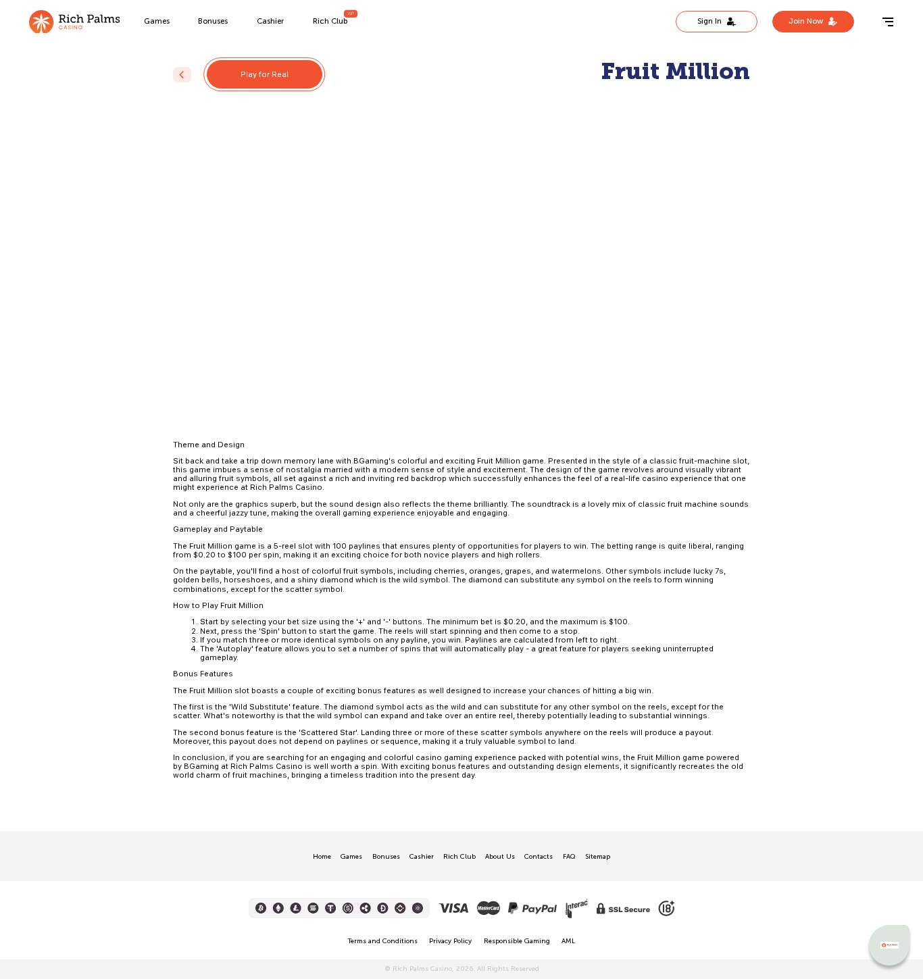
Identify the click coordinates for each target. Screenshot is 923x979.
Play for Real (265, 74)
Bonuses (213, 21)
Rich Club (330, 21)
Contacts (538, 857)
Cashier (270, 21)
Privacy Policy (450, 941)
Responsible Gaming (517, 941)
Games (157, 21)
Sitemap (597, 857)
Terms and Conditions (383, 941)
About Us (500, 857)
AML (568, 941)
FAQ (569, 857)
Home (322, 857)
